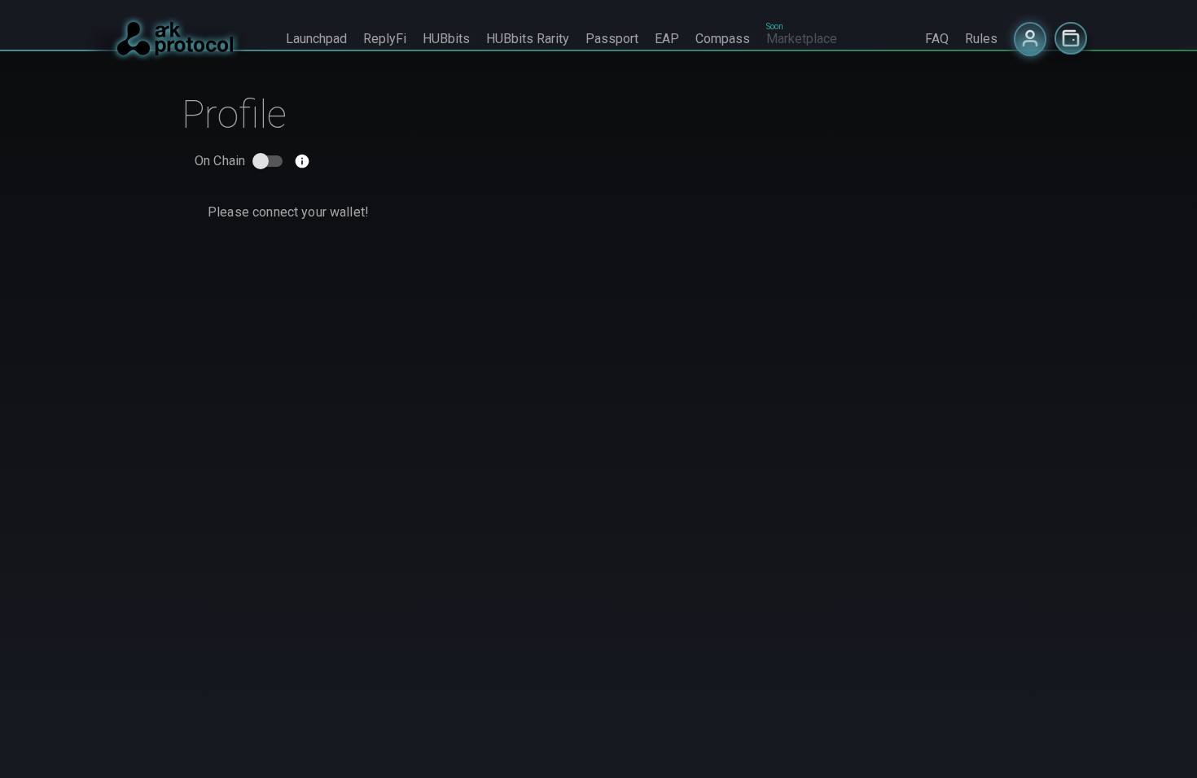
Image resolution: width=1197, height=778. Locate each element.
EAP (667, 38)
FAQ (937, 38)
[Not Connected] (1030, 39)
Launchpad (316, 38)
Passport (611, 38)
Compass (722, 38)
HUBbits (446, 38)
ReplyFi (384, 38)
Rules (981, 38)
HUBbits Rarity (527, 38)
